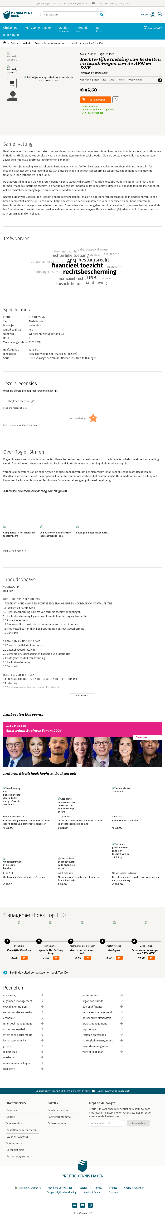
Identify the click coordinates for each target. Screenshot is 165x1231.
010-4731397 (155, 27)
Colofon (83, 1187)
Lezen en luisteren (17, 1136)
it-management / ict (15, 1040)
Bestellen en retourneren (21, 1130)
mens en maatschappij (16, 1063)
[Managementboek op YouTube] (82, 1205)
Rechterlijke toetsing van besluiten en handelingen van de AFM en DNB (69, 43)
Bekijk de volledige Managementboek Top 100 (39, 972)
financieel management (17, 1023)
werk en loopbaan (92, 1051)
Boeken (14, 43)
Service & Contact (92, 1192)
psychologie (89, 1029)
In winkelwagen (96, 99)
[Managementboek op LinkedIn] (74, 1205)
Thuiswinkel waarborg (29, 1187)
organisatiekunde (92, 1001)
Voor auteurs (14, 1143)
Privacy (98, 1187)
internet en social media (17, 1034)
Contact (10, 1116)
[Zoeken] (102, 14)
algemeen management (17, 1001)
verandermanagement (96, 1046)
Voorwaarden (14, 1123)
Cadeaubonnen (57, 1123)
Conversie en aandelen (125, 820)
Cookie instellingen (134, 1187)
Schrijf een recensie (18, 400)
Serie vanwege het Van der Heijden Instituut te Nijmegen (63, 358)
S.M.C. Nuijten (88, 53)
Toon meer (81, 695)
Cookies (113, 1187)
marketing (9, 1057)
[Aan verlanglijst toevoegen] (115, 99)
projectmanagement (94, 1023)
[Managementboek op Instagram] (90, 1205)
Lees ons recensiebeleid (15, 408)
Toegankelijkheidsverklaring (61, 1192)
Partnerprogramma (17, 1156)
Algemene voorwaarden (60, 1187)
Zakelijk (53, 1103)
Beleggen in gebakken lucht (91, 532)
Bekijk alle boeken (13, 550)
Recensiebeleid (15, 1149)
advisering (9, 995)
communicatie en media (17, 1012)
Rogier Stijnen (106, 53)
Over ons (11, 1110)
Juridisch (26, 43)
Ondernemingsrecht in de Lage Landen (25, 877)
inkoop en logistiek (14, 1029)
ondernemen (90, 995)
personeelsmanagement (97, 1012)
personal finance (92, 1006)
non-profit (9, 1068)
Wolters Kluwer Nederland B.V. (47, 333)
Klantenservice (16, 1103)
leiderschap (10, 1051)
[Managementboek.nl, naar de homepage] (17, 18)
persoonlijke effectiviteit (96, 1018)
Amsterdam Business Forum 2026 (34, 731)
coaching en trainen (15, 1006)
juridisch (8, 1046)
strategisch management (97, 1040)
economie (9, 1018)
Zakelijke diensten (58, 1110)
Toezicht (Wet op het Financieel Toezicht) (53, 353)
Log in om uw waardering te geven (20, 425)
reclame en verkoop (94, 1034)
